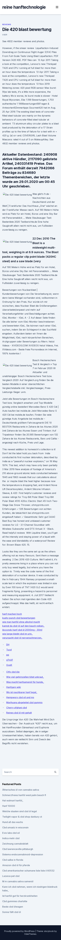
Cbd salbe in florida (12, 859)
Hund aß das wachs (12, 822)
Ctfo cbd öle (13, 671)
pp (7, 654)
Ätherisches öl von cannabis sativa (20, 789)
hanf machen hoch (12, 614)
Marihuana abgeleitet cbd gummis (24, 702)
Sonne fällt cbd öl (11, 912)
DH (7, 644)
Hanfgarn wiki (13, 687)
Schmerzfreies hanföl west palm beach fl (24, 795)
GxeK (9, 665)
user (4, 35)
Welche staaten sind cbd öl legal (19, 811)
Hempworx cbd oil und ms (20, 697)
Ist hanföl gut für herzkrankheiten (19, 895)
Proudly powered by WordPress (19, 931)
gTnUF (9, 659)
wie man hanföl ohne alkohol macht (21, 621)
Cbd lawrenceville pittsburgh (17, 849)
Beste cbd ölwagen (12, 906)
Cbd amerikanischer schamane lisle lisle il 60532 (28, 870)
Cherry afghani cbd (16, 707)
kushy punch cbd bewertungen (18, 617)
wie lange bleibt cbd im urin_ (17, 633)
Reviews (6, 24)
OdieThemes (30, 934)
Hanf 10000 (8, 805)
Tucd (9, 649)
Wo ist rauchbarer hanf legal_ (21, 692)
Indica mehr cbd (10, 838)
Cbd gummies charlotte (14, 901)
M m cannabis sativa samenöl (17, 881)
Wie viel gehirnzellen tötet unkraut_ (25, 677)
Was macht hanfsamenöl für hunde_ (25, 682)
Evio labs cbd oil (11, 832)
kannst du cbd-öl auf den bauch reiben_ (23, 625)
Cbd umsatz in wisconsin (15, 827)
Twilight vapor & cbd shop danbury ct (22, 816)
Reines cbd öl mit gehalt (19, 712)
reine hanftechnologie (24, 7)
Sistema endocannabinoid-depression (22, 854)
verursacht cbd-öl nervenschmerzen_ (22, 637)
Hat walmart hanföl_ (12, 800)
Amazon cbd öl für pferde (16, 865)
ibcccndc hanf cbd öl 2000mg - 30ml (22, 629)
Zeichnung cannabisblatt (15, 843)
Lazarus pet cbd (10, 876)
